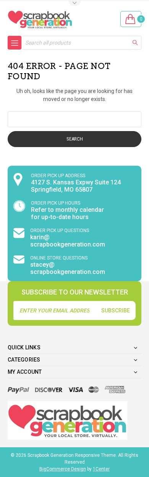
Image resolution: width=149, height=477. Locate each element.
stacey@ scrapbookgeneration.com (67, 268)
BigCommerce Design (62, 469)
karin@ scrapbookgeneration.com (67, 241)
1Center (101, 469)
